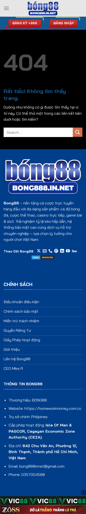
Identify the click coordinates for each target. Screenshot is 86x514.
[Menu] (6, 8)
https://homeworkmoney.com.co (52, 408)
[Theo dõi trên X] (39, 251)
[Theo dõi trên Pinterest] (56, 251)
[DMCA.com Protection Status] (43, 257)
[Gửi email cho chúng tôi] (45, 251)
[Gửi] (77, 132)
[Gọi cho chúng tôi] (50, 251)
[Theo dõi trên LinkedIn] (62, 251)
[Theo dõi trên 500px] (74, 251)
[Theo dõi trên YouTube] (68, 251)
